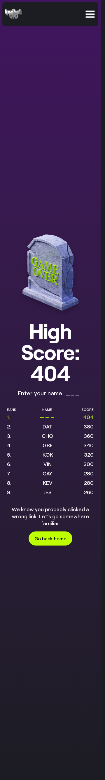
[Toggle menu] (90, 14)
